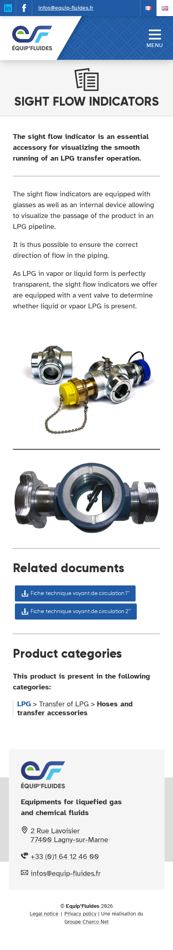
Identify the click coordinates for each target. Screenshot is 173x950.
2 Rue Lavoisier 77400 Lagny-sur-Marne (69, 835)
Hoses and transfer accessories (75, 708)
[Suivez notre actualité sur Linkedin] (8, 8)
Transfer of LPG (64, 703)
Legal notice (44, 914)
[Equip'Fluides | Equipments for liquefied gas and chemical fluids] (28, 38)
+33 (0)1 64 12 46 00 (65, 856)
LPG (24, 703)
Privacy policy (80, 914)
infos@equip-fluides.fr (65, 7)
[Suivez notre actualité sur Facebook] (24, 8)
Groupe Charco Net (86, 922)
